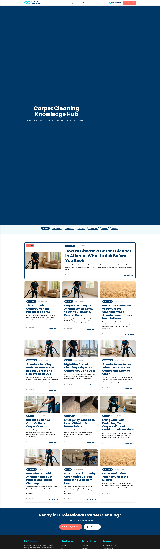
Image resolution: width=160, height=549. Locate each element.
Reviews (78, 3)
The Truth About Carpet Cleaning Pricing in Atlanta (38, 309)
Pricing (71, 3)
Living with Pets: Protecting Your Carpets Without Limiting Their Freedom (118, 424)
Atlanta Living (69, 228)
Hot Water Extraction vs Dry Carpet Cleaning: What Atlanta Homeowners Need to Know (117, 312)
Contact (86, 3)
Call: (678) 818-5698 (72, 527)
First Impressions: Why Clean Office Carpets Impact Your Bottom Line (80, 478)
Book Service (93, 527)
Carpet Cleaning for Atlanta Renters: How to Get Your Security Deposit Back (78, 310)
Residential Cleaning (109, 545)
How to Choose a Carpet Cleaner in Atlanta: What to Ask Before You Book (98, 255)
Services (63, 3)
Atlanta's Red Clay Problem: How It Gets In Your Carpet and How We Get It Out (40, 369)
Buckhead (85, 545)
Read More (128, 275)
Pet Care (104, 228)
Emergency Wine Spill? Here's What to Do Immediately (79, 423)
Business (114, 228)
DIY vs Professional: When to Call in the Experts (115, 477)
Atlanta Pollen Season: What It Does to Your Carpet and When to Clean (117, 369)
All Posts (45, 228)
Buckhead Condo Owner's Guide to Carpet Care (38, 423)
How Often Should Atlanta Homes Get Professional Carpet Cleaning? (40, 478)
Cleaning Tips (93, 228)
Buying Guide (56, 228)
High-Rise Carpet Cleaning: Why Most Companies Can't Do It (79, 367)
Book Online (128, 3)
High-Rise (81, 228)
